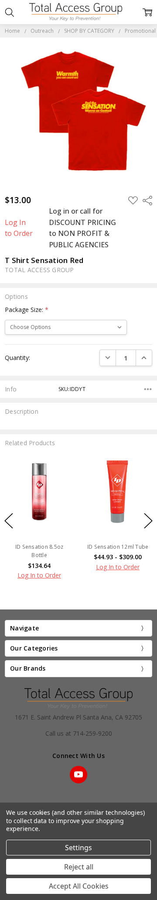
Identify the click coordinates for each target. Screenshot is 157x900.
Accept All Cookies (79, 886)
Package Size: (26, 309)
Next (148, 521)
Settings (78, 847)
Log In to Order (19, 228)
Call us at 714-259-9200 (78, 733)
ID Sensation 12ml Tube (118, 546)
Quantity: (17, 357)
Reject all (78, 867)
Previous (8, 521)
